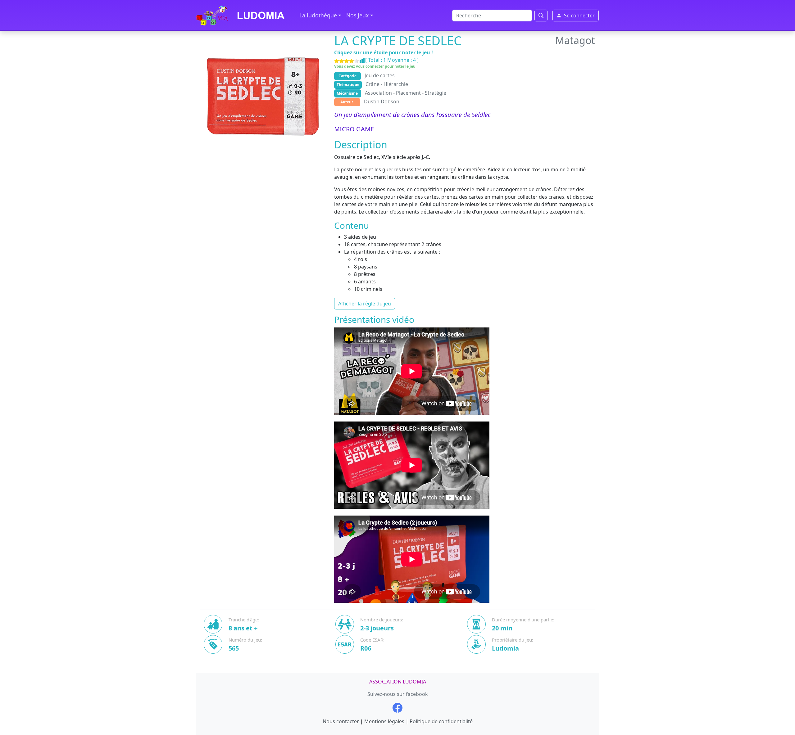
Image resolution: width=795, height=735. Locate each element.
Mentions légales (384, 721)
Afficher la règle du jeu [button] (364, 303)
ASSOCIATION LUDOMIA (397, 681)
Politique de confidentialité (441, 721)
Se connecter (579, 15)
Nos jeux (357, 15)
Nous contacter (341, 721)
